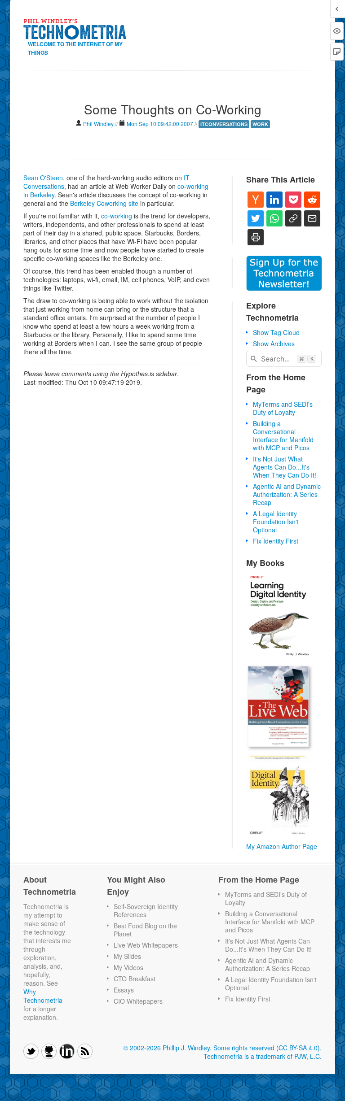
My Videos (128, 967)
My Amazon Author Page (281, 846)
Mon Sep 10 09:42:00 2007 (160, 123)
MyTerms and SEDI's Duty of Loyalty (283, 408)
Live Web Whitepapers (146, 944)
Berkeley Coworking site (104, 203)
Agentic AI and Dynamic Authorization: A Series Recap (287, 494)
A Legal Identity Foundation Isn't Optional (276, 521)
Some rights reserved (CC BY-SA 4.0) (266, 1047)
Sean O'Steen (43, 177)
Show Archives (274, 343)
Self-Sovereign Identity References (146, 910)
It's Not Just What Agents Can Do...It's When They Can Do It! (284, 466)
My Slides (127, 956)
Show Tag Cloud (276, 332)
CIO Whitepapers (138, 1001)
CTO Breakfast (134, 978)
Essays (124, 989)
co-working (116, 215)
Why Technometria (42, 996)
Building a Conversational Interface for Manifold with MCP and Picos (283, 435)
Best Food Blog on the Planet (145, 929)
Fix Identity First (275, 540)
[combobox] (284, 359)
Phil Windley (98, 123)
